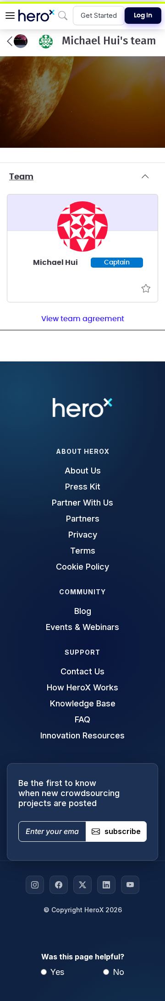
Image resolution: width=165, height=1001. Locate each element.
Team (21, 177)
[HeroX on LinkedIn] (106, 885)
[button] (10, 15)
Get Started (99, 15)
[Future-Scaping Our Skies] (17, 41)
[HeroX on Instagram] (35, 885)
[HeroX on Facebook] (59, 885)
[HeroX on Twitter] (82, 885)
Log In (143, 15)
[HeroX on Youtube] (130, 885)
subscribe (122, 831)
